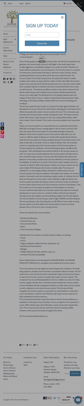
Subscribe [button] (42, 43)
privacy (42, 61)
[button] (62, 17)
